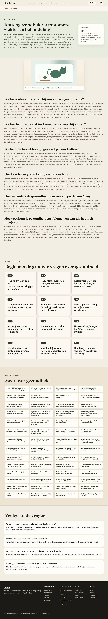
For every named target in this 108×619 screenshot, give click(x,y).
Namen (63, 3)
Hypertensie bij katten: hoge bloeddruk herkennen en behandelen (40, 413)
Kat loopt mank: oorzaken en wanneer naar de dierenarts (65, 431)
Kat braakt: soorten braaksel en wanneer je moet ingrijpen (16, 389)
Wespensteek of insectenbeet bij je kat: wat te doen (16, 487)
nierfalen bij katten (80, 131)
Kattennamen (48, 600)
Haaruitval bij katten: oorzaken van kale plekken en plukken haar (66, 441)
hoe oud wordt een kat (47, 203)
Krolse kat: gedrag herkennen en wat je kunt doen (41, 389)
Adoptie (92, 598)
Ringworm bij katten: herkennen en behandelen (65, 465)
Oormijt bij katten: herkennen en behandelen (90, 431)
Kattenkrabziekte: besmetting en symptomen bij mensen (41, 480)
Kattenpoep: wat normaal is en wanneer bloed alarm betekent (16, 431)
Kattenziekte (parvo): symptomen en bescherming (90, 458)
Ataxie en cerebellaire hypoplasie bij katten (63, 480)
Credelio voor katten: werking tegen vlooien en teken (41, 495)
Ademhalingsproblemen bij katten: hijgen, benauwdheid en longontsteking (90, 441)
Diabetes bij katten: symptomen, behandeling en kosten (40, 450)
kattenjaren (23, 206)
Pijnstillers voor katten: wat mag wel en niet (40, 487)
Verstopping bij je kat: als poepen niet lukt (89, 422)
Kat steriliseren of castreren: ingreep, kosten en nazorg (90, 480)
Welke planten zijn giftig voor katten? (90, 495)
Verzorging (93, 595)
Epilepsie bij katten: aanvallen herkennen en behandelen (66, 449)
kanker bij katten (77, 134)
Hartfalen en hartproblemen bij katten (40, 473)
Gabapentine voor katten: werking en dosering (89, 487)
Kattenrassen (31, 3)
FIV (85, 153)
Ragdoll (77, 595)
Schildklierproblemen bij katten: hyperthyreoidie (64, 473)
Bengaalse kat (79, 598)
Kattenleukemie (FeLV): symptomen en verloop (14, 458)
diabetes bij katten (93, 128)
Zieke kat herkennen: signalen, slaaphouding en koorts (41, 405)
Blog (91, 590)
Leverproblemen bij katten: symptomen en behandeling (65, 405)
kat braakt (45, 106)
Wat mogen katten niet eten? (66, 591)
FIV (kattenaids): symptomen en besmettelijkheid (40, 458)
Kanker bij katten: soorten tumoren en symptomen (15, 465)
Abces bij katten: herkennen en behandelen (91, 465)
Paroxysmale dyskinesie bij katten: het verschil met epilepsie (40, 422)
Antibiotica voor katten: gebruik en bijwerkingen (14, 405)
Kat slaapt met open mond (65, 601)
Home (6, 8)
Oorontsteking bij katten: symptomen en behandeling (15, 440)
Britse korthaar (79, 592)
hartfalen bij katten (75, 137)
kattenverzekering (65, 235)
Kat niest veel (63, 604)
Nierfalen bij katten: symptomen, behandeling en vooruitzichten (90, 413)
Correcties (32, 613)
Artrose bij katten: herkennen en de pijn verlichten (90, 449)
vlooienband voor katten (36, 187)
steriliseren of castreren (36, 209)
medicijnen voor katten (59, 189)
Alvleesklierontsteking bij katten (15, 473)
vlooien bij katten (48, 181)
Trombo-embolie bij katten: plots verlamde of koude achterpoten (65, 413)
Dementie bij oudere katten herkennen (15, 480)
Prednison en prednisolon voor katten (16, 495)
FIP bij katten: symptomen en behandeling (65, 458)
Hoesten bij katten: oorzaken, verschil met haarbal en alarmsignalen (41, 431)
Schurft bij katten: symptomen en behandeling (41, 465)
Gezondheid (48, 3)
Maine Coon (78, 590)
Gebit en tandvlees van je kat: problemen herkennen (16, 422)
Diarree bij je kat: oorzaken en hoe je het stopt (66, 422)
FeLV (86, 156)
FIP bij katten (87, 159)
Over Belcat (7, 613)
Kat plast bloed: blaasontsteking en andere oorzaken (40, 397)
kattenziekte (44, 162)
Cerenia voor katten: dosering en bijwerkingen (66, 487)
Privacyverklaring (44, 613)
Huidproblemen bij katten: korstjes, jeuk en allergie (40, 440)
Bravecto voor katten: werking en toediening (66, 495)
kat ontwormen (74, 184)
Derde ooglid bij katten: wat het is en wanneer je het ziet (90, 396)
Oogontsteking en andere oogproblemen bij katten (15, 412)
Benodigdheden (72, 3)
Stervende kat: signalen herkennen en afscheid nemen (91, 389)
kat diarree (28, 109)
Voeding (56, 3)
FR (101, 3)
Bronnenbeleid (25, 613)
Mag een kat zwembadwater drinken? (64, 596)
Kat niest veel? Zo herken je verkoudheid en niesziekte (15, 396)
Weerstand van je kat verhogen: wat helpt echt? (89, 405)
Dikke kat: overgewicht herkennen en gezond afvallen (66, 389)
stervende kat (24, 211)
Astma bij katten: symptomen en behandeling (16, 449)
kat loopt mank (88, 112)
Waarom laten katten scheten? (63, 396)
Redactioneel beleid (16, 613)
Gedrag (39, 3)
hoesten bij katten (36, 112)
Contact (37, 613)
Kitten (92, 592)
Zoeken (92, 3)
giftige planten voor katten (44, 229)
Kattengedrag (48, 592)
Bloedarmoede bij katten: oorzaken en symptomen (89, 473)
